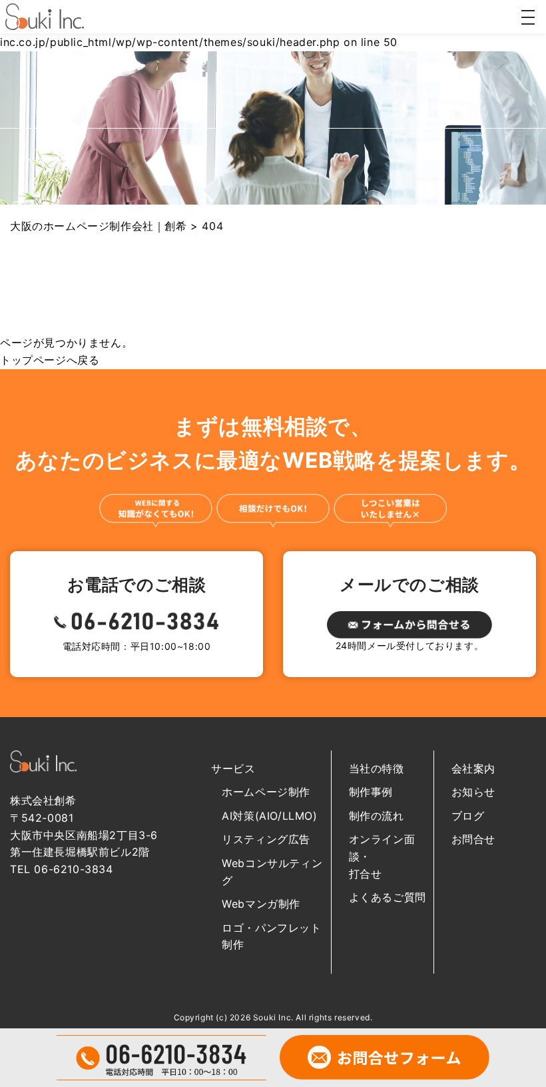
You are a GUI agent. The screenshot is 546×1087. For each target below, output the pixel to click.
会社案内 (473, 768)
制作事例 (371, 791)
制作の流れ (376, 815)
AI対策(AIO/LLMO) (269, 815)
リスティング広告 (266, 839)
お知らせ (473, 791)
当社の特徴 (376, 768)
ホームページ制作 (266, 791)
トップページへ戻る (49, 360)
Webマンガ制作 (261, 903)
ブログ (468, 815)
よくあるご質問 (387, 897)
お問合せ (473, 839)
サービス (233, 768)
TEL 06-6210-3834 (61, 869)
